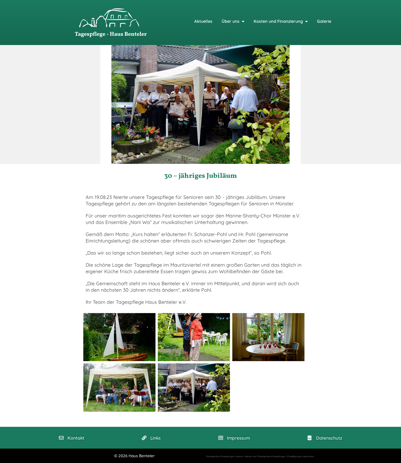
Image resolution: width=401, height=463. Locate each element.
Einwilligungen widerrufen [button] (300, 456)
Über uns (230, 21)
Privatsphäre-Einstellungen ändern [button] (224, 456)
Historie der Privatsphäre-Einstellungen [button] (265, 456)
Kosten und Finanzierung (278, 21)
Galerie (324, 21)
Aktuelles (203, 21)
